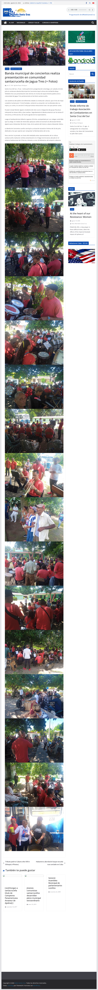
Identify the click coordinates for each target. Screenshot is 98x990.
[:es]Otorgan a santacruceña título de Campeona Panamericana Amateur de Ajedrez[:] (11, 895)
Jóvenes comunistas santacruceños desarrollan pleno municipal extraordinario (34, 894)
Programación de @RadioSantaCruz (82, 15)
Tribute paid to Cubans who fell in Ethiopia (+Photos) (17, 863)
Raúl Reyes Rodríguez (21, 85)
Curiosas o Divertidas (50, 23)
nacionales (21, 23)
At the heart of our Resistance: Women (80, 215)
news (72, 209)
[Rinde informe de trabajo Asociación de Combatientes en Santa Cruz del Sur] (81, 91)
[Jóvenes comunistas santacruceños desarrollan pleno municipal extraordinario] (34, 876)
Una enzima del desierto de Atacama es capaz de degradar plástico (40, 3)
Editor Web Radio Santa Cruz (79, 223)
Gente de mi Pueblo (16, 68)
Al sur (11, 23)
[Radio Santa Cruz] (5, 22)
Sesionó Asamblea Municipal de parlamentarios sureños (55, 883)
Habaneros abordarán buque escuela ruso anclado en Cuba (49, 863)
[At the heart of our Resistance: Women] (81, 199)
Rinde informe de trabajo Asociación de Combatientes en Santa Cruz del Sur (81, 111)
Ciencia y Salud (33, 23)
